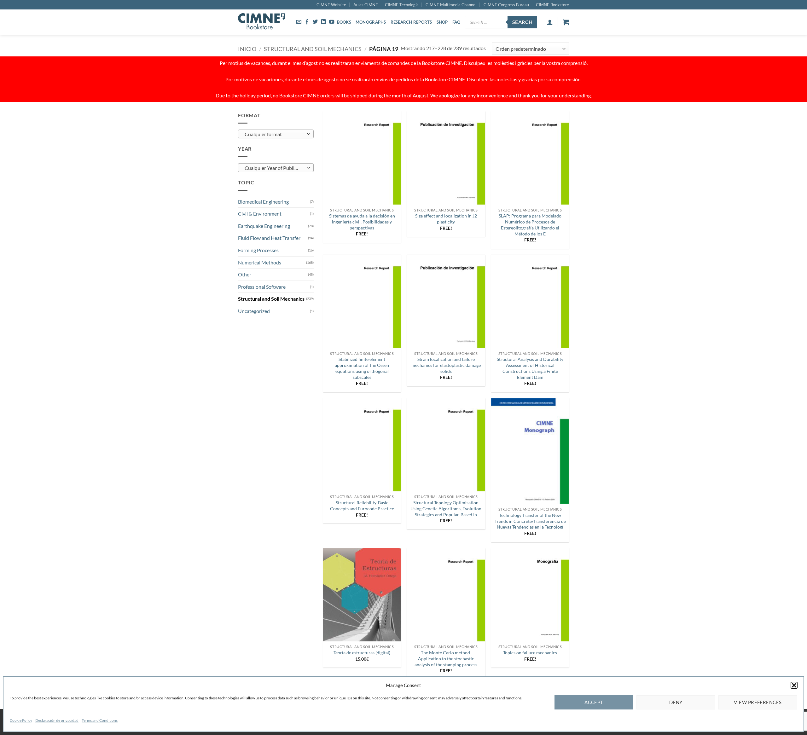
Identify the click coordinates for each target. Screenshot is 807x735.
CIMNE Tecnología (402, 4)
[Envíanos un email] (298, 22)
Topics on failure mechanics (530, 652)
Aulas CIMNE (365, 4)
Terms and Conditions (100, 720)
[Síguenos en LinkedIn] (323, 22)
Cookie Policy (21, 720)
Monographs (371, 22)
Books (344, 22)
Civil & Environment (260, 214)
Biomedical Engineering (263, 202)
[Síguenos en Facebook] (307, 22)
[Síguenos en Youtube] (331, 22)
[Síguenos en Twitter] (315, 22)
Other (244, 274)
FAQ (456, 22)
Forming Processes (258, 250)
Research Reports (411, 22)
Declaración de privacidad (56, 720)
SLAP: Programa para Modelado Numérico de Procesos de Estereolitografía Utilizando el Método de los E (530, 224)
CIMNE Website (331, 4)
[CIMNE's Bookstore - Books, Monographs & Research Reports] (261, 22)
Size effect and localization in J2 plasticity (446, 218)
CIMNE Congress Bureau (506, 4)
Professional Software (262, 287)
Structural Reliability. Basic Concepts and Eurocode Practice (362, 505)
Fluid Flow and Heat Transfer (269, 238)
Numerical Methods (259, 262)
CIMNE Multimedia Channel (451, 4)
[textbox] (274, 134)
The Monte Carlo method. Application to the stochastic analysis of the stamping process (446, 658)
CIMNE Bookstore (552, 4)
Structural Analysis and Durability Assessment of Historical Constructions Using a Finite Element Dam (530, 367)
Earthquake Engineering (264, 226)
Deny (675, 702)
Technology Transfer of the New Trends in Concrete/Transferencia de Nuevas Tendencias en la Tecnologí (530, 521)
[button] (794, 685)
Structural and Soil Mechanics (313, 48)
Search (522, 22)
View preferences (757, 702)
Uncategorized (254, 311)
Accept (593, 702)
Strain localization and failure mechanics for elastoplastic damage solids (446, 364)
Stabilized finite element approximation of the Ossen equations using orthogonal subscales (362, 367)
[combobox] (276, 134)
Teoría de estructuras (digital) (362, 652)
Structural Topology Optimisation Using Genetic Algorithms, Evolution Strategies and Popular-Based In (445, 508)
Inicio (247, 48)
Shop (442, 22)
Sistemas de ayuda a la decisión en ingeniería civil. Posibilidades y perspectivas (362, 221)
